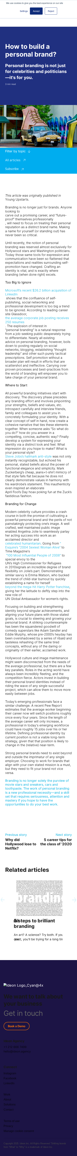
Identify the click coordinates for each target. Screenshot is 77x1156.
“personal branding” (19, 330)
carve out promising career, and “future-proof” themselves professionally (36, 217)
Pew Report (53, 705)
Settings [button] (24, 10)
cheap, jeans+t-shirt (40, 472)
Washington (45, 251)
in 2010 (10, 567)
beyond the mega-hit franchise (37, 587)
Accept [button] (36, 10)
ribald (61, 638)
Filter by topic (15, 151)
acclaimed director (19, 539)
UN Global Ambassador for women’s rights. (37, 599)
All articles (12, 160)
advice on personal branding (26, 342)
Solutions (10, 1104)
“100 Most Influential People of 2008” (33, 555)
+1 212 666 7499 (15, 1047)
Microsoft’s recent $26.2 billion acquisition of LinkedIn (38, 292)
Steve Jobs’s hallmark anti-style (28, 456)
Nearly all (35, 338)
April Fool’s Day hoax (20, 492)
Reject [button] (51, 10)
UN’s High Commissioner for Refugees (33, 563)
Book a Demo (16, 1026)
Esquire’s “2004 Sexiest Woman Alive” (33, 547)
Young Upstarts (16, 199)
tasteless (11, 642)
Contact (8, 1109)
